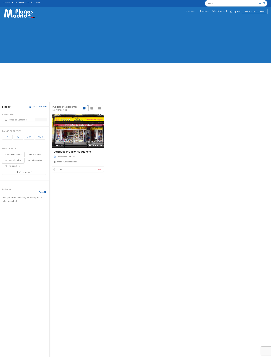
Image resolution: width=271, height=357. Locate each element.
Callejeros (204, 11)
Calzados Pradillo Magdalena (72, 151)
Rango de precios (11, 131)
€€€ (29, 137)
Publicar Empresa (256, 11)
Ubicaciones (35, 2)
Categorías (8, 114)
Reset (41, 192)
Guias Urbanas (218, 11)
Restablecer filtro (39, 106)
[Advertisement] (135, 40)
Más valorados (14, 160)
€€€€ (40, 137)
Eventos (7, 2)
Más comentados (14, 154)
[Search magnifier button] (264, 3)
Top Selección (20, 2)
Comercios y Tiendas (66, 156)
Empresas (190, 11)
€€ (18, 137)
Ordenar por (9, 148)
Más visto (36, 154)
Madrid (59, 169)
